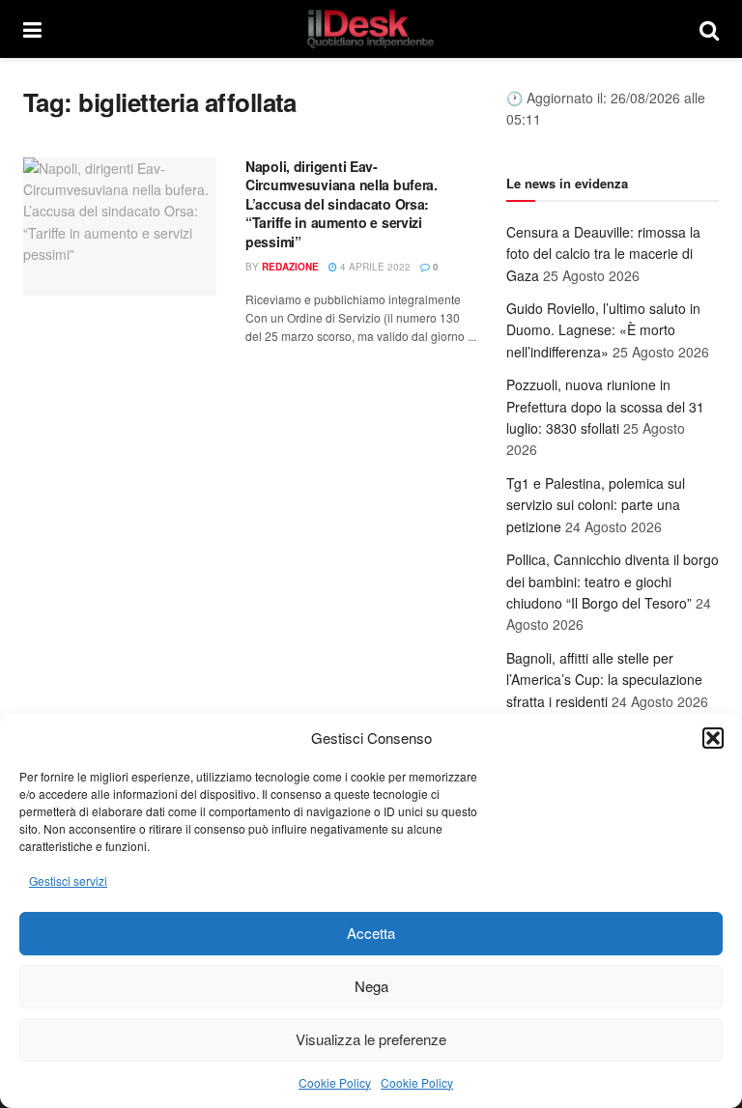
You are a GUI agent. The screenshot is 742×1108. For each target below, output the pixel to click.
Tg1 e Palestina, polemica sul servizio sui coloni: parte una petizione (595, 504)
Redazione (290, 266)
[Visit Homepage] (371, 29)
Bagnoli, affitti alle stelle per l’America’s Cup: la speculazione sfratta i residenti (604, 679)
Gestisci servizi (68, 880)
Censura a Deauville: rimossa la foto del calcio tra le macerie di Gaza (603, 253)
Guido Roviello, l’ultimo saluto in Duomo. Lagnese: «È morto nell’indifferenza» (603, 329)
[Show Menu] (32, 29)
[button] (713, 738)
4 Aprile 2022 (374, 266)
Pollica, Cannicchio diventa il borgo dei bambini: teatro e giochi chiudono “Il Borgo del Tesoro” (612, 581)
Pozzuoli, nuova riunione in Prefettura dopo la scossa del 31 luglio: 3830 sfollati (605, 406)
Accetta (371, 933)
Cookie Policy (335, 1082)
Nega (371, 986)
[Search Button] (709, 29)
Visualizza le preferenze (371, 1039)
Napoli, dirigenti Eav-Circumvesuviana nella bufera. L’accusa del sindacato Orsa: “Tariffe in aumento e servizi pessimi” (341, 203)
